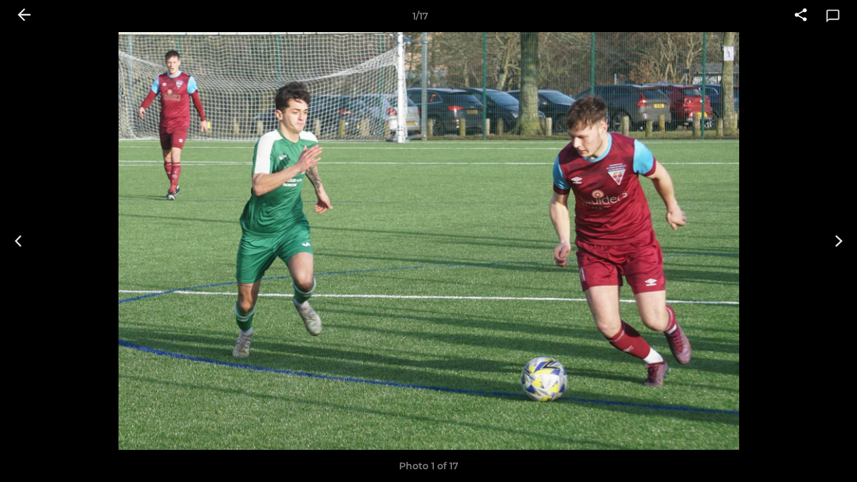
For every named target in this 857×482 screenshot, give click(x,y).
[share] (801, 16)
